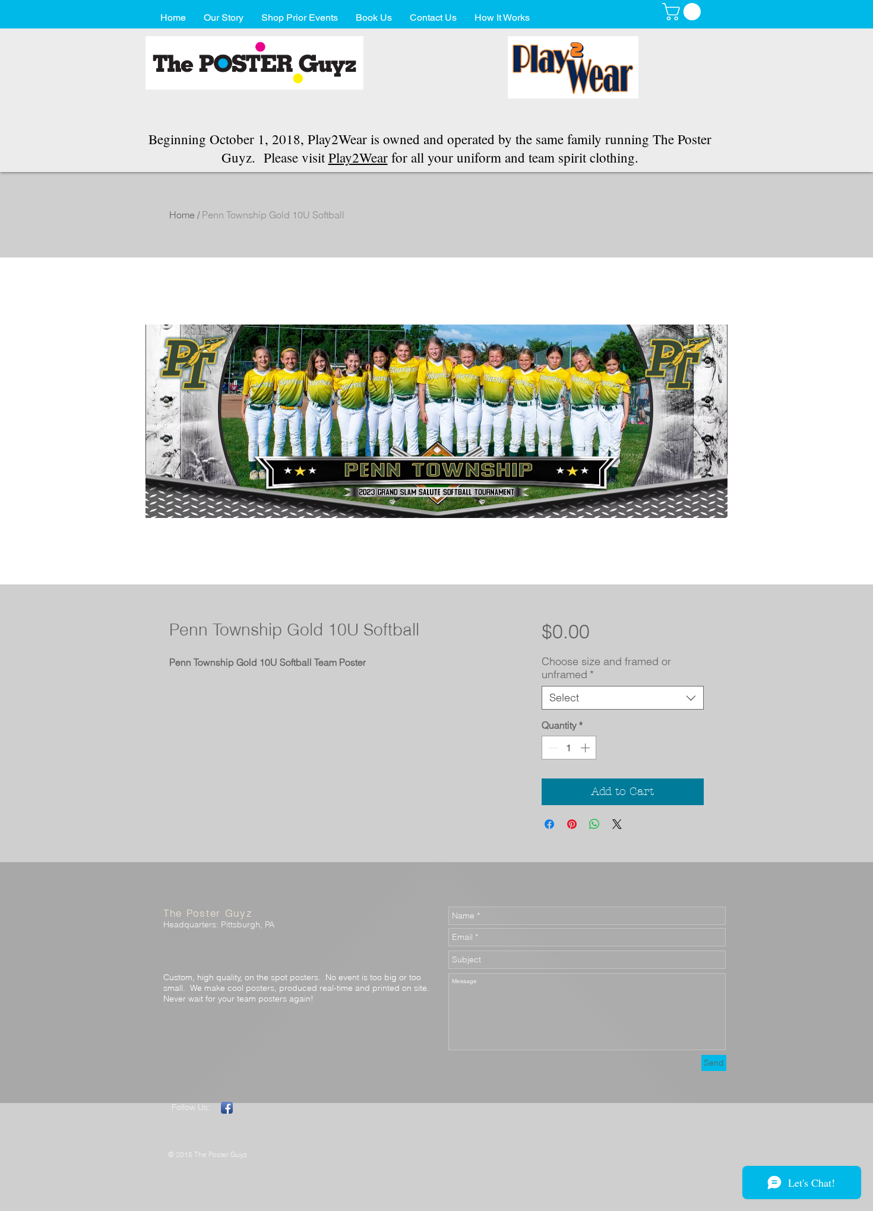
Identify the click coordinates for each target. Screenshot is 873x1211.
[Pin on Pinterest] (572, 824)
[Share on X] (617, 824)
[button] (683, 11)
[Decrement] (551, 747)
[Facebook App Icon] (227, 1108)
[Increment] (586, 747)
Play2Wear (358, 157)
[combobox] (623, 698)
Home (182, 215)
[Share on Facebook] (549, 824)
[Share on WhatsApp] (594, 824)
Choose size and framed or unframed (606, 668)
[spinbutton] (569, 747)
